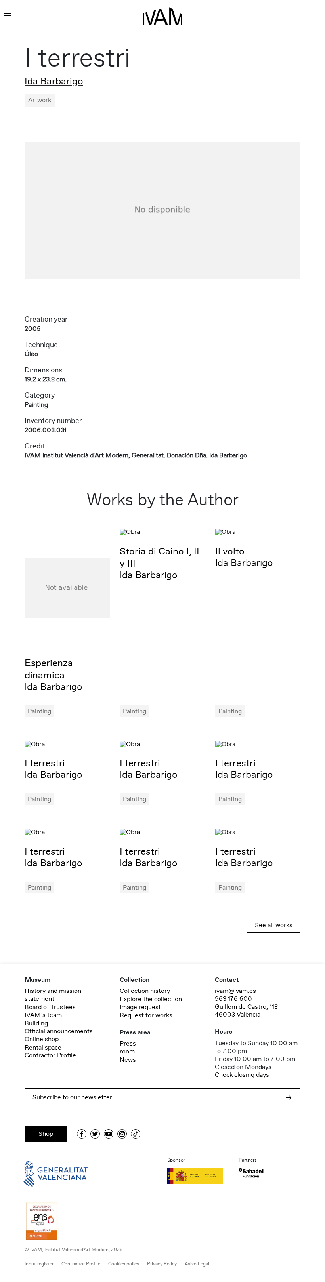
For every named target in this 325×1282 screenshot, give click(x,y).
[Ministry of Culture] (198, 1176)
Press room (128, 1047)
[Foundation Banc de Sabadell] (251, 1173)
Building (36, 1023)
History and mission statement (53, 995)
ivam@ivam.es (235, 991)
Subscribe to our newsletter (72, 1097)
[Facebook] (81, 1134)
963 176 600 (233, 999)
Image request (140, 1007)
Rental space (43, 1048)
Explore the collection (151, 999)
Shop (45, 1134)
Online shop (42, 1039)
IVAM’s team (43, 1015)
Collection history (145, 991)
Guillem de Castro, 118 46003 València (246, 1011)
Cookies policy (123, 1264)
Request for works (146, 1015)
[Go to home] (44, 1173)
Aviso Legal (197, 1264)
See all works (273, 925)
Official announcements (59, 1031)
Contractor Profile (50, 1055)
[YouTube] (108, 1134)
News (128, 1060)
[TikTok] (135, 1134)
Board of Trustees (50, 1007)
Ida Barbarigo (54, 81)
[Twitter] (95, 1134)
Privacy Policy (162, 1264)
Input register (39, 1264)
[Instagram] (122, 1134)
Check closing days (242, 1075)
